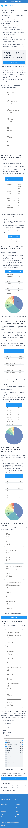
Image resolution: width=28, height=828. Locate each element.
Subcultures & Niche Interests (14, 146)
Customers (17, 804)
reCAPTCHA (9, 356)
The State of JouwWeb (9, 792)
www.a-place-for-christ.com (14, 699)
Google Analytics (10, 368)
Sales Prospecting (5, 799)
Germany (9, 283)
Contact (17, 802)
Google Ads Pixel (10, 365)
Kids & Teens (10, 119)
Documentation (5, 816)
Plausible (8, 354)
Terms (16, 816)
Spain (8, 290)
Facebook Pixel (9, 370)
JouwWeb (13, 15)
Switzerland (10, 288)
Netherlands (10, 276)
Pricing (2, 814)
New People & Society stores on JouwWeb (13, 48)
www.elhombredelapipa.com (14, 635)
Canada (9, 293)
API (2, 807)
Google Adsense (10, 361)
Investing (3, 802)
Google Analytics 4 (10, 372)
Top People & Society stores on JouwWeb (13, 46)
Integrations (4, 804)
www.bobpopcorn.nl (11, 601)
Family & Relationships (12, 101)
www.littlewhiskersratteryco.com (14, 569)
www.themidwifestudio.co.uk (14, 667)
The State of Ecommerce (9, 790)
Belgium (9, 281)
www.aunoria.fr (11, 651)
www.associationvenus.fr (12, 554)
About (16, 799)
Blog (16, 807)
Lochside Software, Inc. (7, 825)
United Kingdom (11, 286)
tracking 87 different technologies (12, 326)
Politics (8, 128)
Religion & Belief (10, 92)
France (8, 279)
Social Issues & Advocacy (13, 110)
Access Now (14, 62)
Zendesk (8, 358)
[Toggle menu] (26, 5)
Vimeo (7, 375)
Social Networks (11, 137)
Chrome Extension (18, 1)
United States (10, 274)
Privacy (17, 814)
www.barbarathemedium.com (13, 585)
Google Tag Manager (11, 363)
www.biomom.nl (10, 538)
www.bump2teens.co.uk (13, 683)
